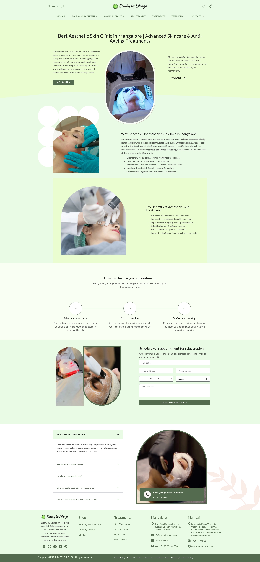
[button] (53, 6)
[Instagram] (49, 546)
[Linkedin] (60, 546)
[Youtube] (55, 546)
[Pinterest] (66, 546)
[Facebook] (44, 546)
